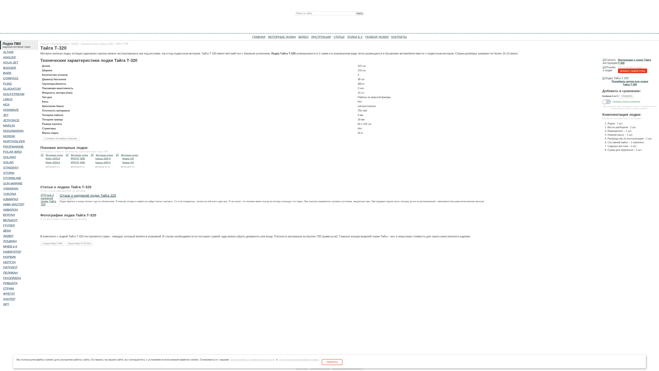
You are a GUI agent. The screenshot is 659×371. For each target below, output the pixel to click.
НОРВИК (9, 257)
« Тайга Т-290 (52, 243)
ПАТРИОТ (10, 267)
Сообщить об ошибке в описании (61, 138)
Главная (44, 43)
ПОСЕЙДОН (12, 278)
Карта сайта (302, 369)
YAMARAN (10, 188)
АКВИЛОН (10, 209)
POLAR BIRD (12, 152)
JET (6, 115)
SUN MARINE (12, 183)
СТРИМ (8, 288)
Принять (332, 362)
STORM (8, 173)
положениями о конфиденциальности (252, 359)
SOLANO (9, 157)
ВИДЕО (303, 37)
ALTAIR (8, 52)
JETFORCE (11, 120)
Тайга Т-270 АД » (79, 243)
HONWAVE (11, 110)
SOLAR (8, 162)
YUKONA (9, 194)
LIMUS (8, 99)
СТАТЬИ (339, 37)
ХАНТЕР (9, 299)
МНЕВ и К (10, 246)
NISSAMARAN (13, 131)
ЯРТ (6, 304)
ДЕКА (7, 230)
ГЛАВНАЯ (258, 37)
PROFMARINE (13, 146)
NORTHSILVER (14, 141)
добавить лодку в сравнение (626, 101)
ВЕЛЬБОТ (10, 220)
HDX (6, 104)
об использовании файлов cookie (299, 359)
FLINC (7, 83)
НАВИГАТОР (12, 252)
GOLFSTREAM (13, 94)
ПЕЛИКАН (10, 272)
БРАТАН (9, 215)
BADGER (9, 68)
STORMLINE (12, 178)
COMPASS (10, 78)
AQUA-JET (10, 62)
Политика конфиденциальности (347, 369)
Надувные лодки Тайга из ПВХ (97, 43)
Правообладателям (320, 369)
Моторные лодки (60, 43)
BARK (7, 73)
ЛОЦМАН (10, 241)
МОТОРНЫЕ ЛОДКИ (282, 37)
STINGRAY (11, 167)
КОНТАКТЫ (399, 37)
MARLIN (9, 125)
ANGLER (9, 57)
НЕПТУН (9, 262)
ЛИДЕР (8, 236)
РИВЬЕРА (10, 283)
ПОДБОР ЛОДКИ (377, 37)
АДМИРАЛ (10, 199)
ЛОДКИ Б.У (355, 37)
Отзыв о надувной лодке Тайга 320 (88, 195)
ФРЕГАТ (9, 293)
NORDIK (9, 136)
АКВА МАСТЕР (13, 204)
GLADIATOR (12, 89)
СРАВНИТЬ (626, 96)
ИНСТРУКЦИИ (321, 37)
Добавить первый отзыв (632, 71)
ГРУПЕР (9, 225)
